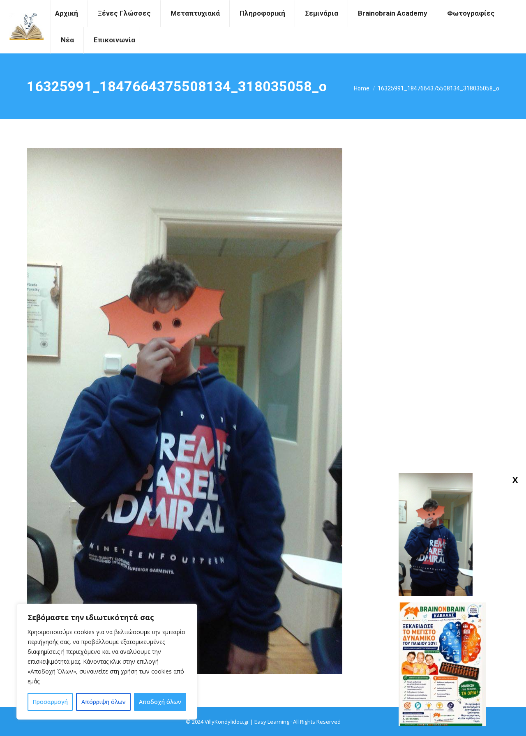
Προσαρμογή (50, 702)
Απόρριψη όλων (103, 702)
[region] (106, 662)
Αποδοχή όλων (160, 702)
